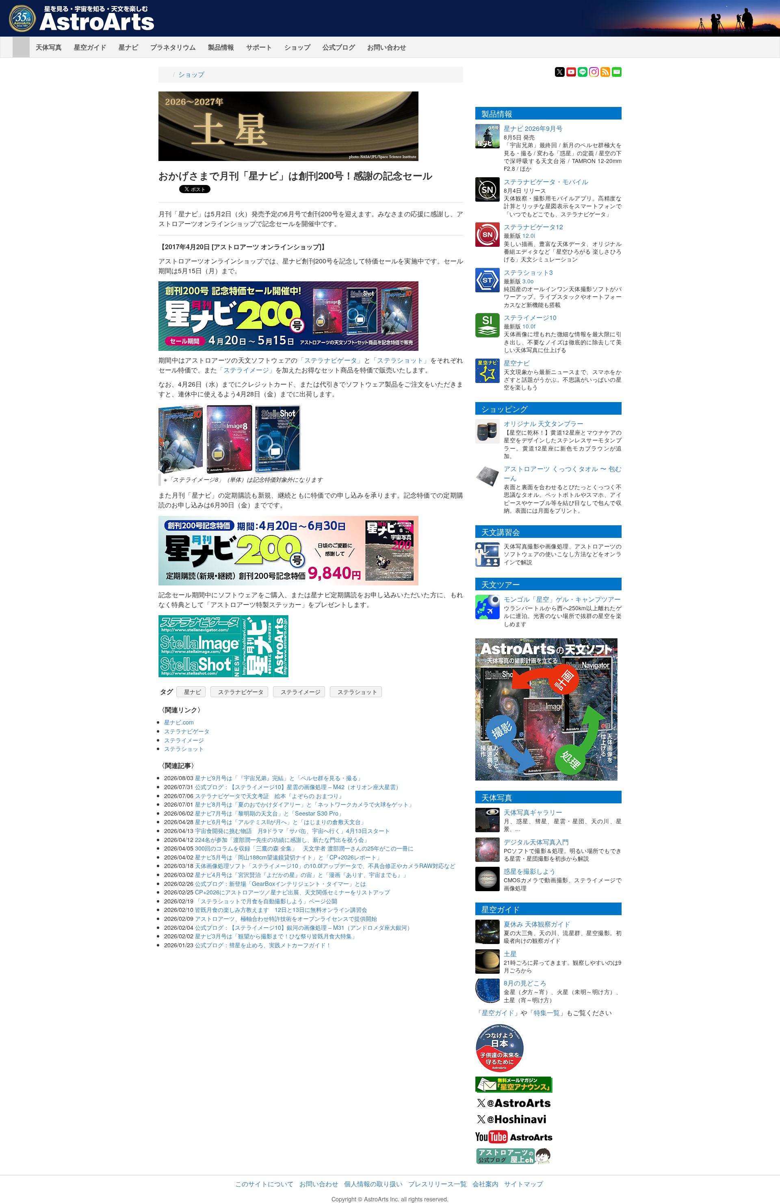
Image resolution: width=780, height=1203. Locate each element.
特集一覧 (547, 1012)
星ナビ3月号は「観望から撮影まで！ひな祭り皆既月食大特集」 (276, 935)
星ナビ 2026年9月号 (533, 128)
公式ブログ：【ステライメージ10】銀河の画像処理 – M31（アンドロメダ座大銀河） (304, 927)
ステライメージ (301, 691)
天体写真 (49, 47)
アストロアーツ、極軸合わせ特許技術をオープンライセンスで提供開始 (286, 918)
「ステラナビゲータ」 (331, 360)
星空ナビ (517, 363)
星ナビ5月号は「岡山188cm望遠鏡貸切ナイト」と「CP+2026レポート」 (288, 857)
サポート (259, 47)
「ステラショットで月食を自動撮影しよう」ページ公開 (266, 900)
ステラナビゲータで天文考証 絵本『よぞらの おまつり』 (269, 795)
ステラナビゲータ (241, 691)
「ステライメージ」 (246, 369)
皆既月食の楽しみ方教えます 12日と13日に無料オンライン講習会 (281, 909)
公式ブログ (339, 47)
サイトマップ (523, 1183)
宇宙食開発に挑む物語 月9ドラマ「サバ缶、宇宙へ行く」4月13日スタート (292, 830)
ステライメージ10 (530, 317)
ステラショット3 (528, 272)
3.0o (528, 281)
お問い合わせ (386, 47)
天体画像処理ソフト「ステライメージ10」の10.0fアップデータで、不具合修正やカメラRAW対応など (325, 865)
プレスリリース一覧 (437, 1183)
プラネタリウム (173, 47)
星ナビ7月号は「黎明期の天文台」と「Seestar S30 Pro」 (269, 813)
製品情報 (221, 47)
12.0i (528, 235)
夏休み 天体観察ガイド (537, 924)
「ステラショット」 (400, 360)
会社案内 (485, 1183)
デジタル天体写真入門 (536, 841)
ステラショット (357, 691)
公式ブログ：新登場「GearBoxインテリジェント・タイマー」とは (280, 883)
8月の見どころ (525, 983)
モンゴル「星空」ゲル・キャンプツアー (562, 599)
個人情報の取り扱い (373, 1183)
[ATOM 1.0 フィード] (605, 71)
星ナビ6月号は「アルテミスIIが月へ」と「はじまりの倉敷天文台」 (280, 821)
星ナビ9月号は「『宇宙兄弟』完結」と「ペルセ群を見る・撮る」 (279, 777)
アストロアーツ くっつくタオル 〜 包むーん (563, 473)
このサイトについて (264, 1183)
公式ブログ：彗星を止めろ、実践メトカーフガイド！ (263, 944)
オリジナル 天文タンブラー (543, 423)
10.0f (528, 326)
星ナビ (128, 47)
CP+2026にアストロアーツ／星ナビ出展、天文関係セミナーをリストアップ (292, 892)
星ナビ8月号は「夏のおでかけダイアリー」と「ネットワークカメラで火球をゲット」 (304, 804)
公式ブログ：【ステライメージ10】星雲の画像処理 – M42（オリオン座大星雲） (298, 786)
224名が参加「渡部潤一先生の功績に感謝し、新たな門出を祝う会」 (282, 839)
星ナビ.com (179, 722)
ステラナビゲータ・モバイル (546, 181)
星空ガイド (90, 47)
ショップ (297, 47)
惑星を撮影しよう (530, 871)
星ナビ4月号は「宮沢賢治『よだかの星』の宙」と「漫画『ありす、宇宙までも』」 (302, 874)
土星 (510, 953)
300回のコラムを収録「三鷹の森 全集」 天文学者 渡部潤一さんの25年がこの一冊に (304, 848)
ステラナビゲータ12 (533, 226)
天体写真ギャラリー (533, 812)
